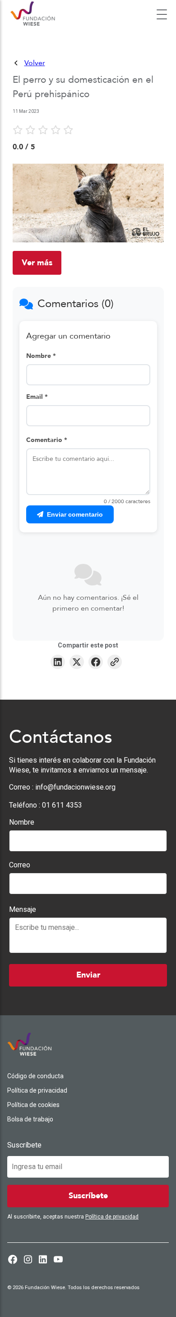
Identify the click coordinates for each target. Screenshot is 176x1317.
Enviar (88, 975)
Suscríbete (24, 1145)
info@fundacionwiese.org (75, 787)
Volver (34, 63)
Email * (37, 397)
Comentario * (46, 440)
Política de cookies (33, 1104)
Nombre (21, 822)
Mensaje (22, 909)
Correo (19, 865)
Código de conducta (35, 1076)
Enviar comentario (75, 514)
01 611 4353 (62, 805)
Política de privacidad (37, 1090)
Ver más (37, 262)
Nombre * (41, 356)
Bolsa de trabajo (30, 1119)
